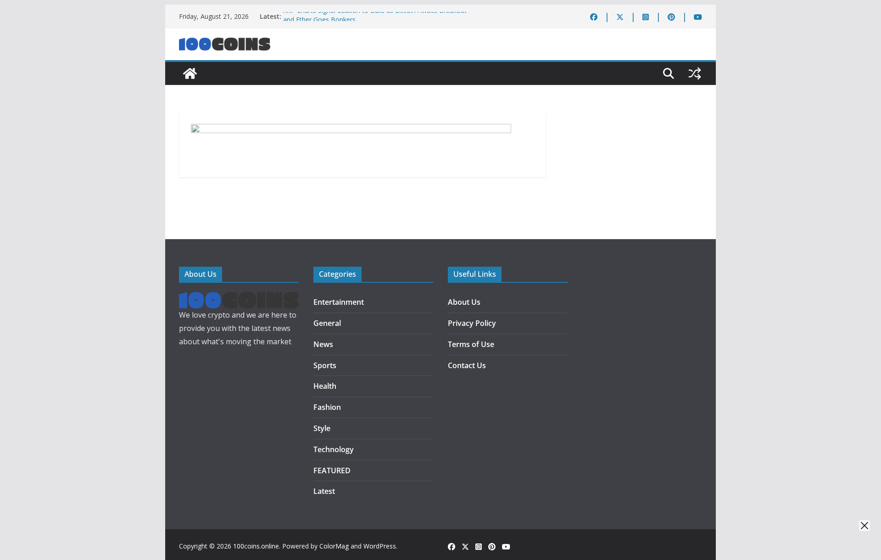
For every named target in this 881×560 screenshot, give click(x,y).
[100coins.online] (190, 73)
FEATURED (332, 470)
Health (324, 386)
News (323, 344)
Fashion (327, 407)
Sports (324, 365)
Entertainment (338, 302)
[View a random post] (694, 73)
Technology (333, 449)
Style (321, 428)
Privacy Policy (472, 323)
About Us (464, 302)
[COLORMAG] (239, 298)
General (327, 323)
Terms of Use (471, 344)
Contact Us (467, 365)
